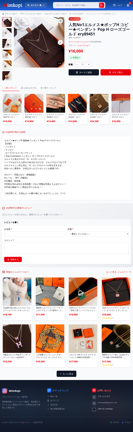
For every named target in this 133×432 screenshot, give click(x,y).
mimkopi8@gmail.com (107, 402)
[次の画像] (60, 42)
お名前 (8, 229)
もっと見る (68, 373)
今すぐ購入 (117, 72)
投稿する (14, 259)
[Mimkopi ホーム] (12, 5)
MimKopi (14, 391)
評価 (70, 229)
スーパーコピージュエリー (79, 41)
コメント (9, 240)
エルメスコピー (84, 45)
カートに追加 (85, 72)
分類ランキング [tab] (49, 88)
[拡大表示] (60, 21)
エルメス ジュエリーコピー (55, 13)
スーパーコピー (20, 422)
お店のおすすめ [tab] (30, 88)
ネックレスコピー (76, 13)
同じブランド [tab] (10, 88)
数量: (71, 64)
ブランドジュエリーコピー (31, 13)
